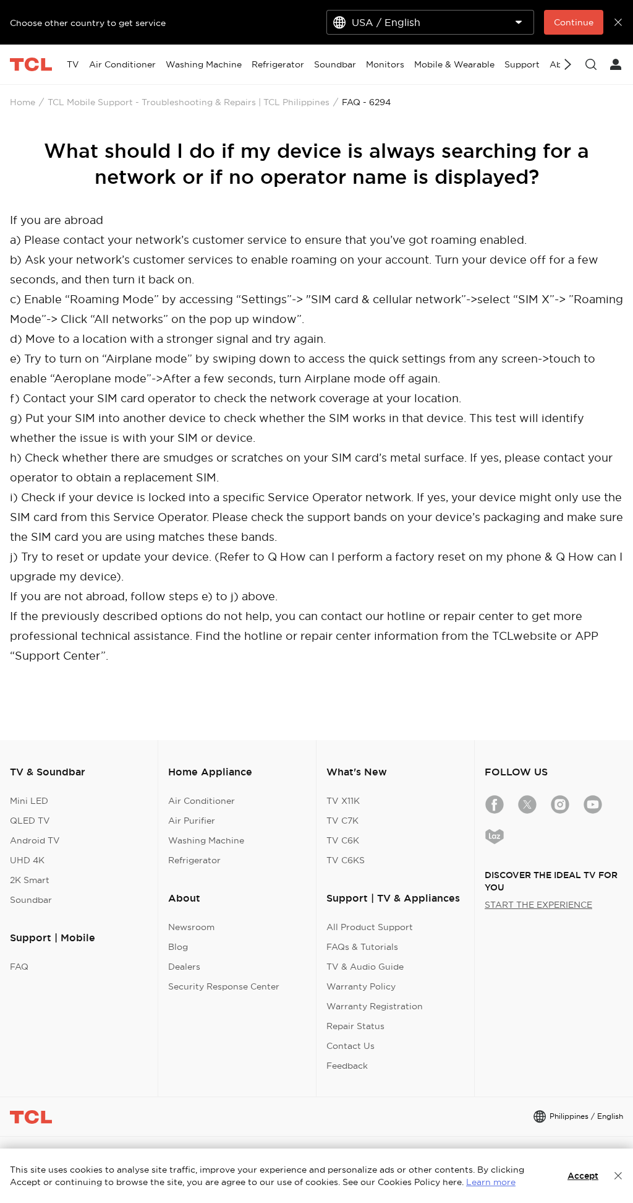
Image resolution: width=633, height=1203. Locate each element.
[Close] (618, 1176)
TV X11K (343, 800)
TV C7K (342, 820)
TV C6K (342, 840)
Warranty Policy (361, 986)
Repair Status (355, 1026)
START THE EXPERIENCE (538, 904)
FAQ (19, 966)
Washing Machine (206, 840)
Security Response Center (223, 986)
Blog (178, 946)
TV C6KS (345, 860)
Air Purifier (191, 820)
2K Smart (29, 880)
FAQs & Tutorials (362, 946)
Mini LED (29, 800)
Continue (573, 22)
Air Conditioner (201, 800)
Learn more (491, 1182)
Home (22, 102)
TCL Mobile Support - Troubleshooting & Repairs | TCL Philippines (188, 102)
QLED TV (30, 820)
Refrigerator (194, 860)
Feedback (347, 1065)
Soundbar (31, 899)
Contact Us (350, 1045)
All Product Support (369, 927)
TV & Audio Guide (365, 966)
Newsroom (191, 927)
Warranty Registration (374, 1006)
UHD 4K (27, 860)
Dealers (184, 966)
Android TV (35, 840)
